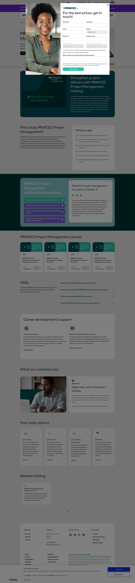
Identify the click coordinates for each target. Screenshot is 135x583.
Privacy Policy (100, 63)
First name (66, 22)
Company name (90, 36)
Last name (89, 22)
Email (64, 29)
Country (88, 29)
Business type (67, 43)
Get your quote (73, 69)
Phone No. (66, 36)
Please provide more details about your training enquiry (78, 55)
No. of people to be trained (93, 43)
